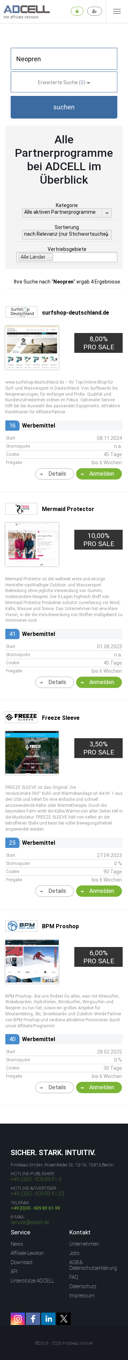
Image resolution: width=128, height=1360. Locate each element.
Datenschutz (82, 1286)
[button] (64, 107)
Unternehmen (84, 1244)
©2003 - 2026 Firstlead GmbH (64, 1343)
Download (21, 1262)
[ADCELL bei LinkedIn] (48, 1319)
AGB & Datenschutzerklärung (93, 1265)
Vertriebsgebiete (67, 249)
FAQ (73, 1277)
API (14, 1271)
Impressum (82, 1295)
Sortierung (67, 227)
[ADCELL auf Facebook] (33, 1319)
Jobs (74, 1253)
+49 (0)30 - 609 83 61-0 (36, 1179)
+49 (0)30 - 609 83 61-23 (37, 1194)
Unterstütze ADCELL (32, 1281)
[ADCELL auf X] (64, 1319)
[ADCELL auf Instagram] (18, 1319)
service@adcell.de (30, 1222)
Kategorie (67, 205)
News (17, 1244)
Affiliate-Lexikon (27, 1253)
